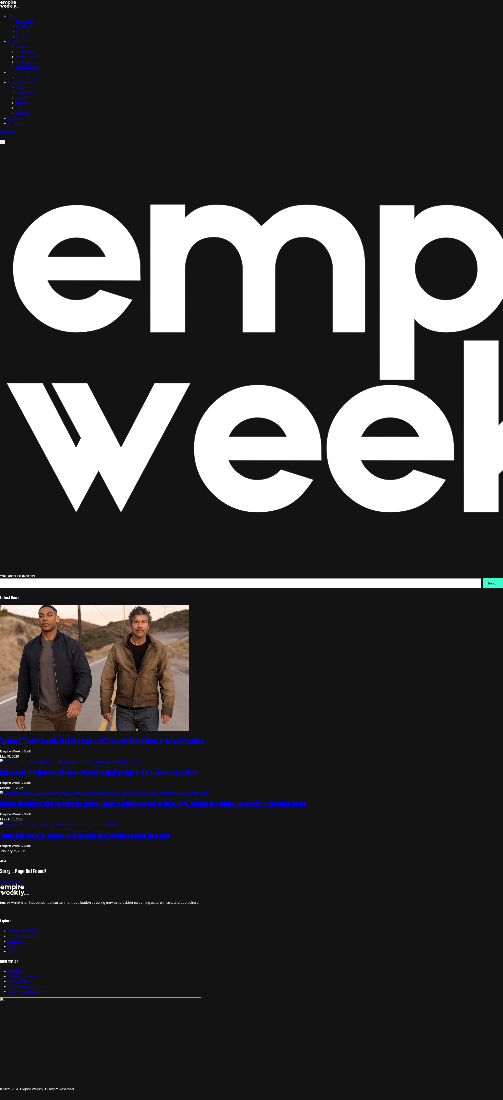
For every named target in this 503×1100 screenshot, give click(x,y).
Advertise (15, 941)
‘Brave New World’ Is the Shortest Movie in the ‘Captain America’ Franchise (85, 835)
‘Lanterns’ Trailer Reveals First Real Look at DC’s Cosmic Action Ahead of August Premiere (101, 741)
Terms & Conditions (23, 986)
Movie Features (27, 46)
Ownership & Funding (24, 976)
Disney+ (22, 97)
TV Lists (21, 36)
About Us (15, 971)
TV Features (25, 21)
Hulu (19, 108)
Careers (14, 951)
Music (12, 72)
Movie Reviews (27, 57)
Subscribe (7, 131)
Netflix (20, 87)
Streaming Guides (21, 82)
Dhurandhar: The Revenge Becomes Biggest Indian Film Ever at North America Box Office (98, 772)
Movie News (25, 52)
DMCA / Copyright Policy (27, 991)
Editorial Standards (22, 931)
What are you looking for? (17, 575)
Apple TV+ (24, 103)
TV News (22, 26)
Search (492, 583)
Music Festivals (27, 77)
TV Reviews (24, 31)
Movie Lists (24, 62)
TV (10, 16)
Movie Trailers (26, 67)
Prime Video (25, 92)
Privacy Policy (18, 981)
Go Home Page (14, 881)
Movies (13, 41)
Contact (14, 946)
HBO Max (22, 113)
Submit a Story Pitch (23, 936)
